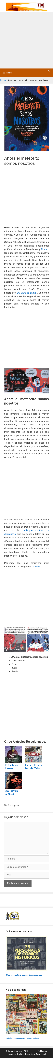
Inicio (3, 80)
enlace (36, 566)
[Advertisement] (26, 40)
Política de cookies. (26, 1054)
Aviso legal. (41, 1054)
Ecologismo (13, 805)
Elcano (44, 249)
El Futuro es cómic (26, 292)
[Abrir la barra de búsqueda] (49, 70)
